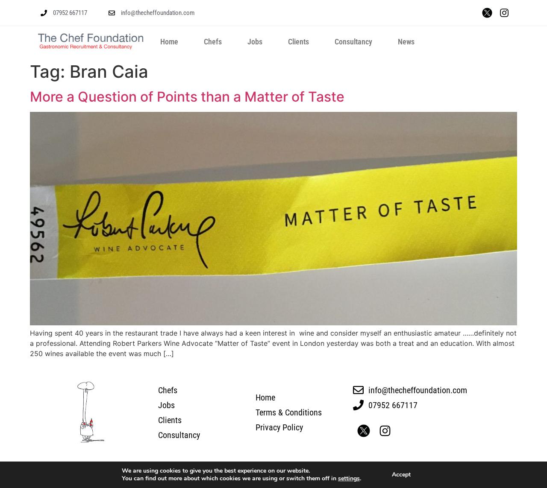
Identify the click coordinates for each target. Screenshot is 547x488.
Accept (401, 474)
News (406, 41)
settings (349, 478)
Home (169, 41)
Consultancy (353, 41)
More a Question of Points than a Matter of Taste (187, 96)
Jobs (254, 41)
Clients (298, 41)
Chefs (213, 41)
